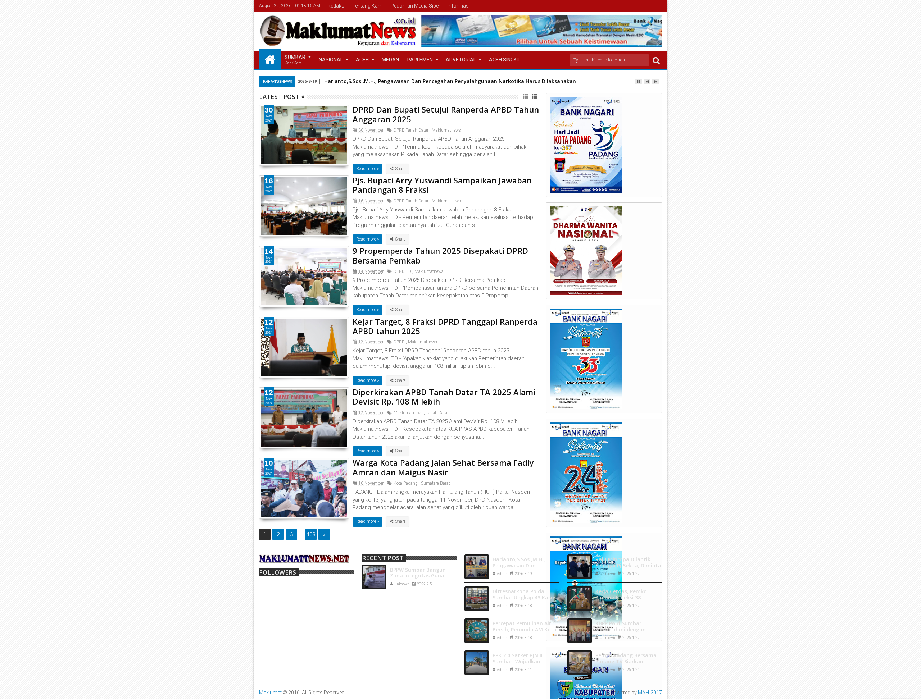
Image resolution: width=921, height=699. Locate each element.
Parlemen (420, 60)
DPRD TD (402, 271)
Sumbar (295, 59)
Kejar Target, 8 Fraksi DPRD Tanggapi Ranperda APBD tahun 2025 (445, 326)
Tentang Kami (368, 6)
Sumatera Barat (435, 483)
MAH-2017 (650, 692)
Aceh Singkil (504, 60)
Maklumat (270, 692)
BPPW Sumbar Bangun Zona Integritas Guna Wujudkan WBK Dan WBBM (423, 575)
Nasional (331, 60)
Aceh (362, 60)
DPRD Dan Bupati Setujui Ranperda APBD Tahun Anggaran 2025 (446, 114)
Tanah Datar (437, 412)
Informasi (459, 6)
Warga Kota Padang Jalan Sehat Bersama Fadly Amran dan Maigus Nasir (443, 467)
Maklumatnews (446, 130)
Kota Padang (406, 483)
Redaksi (336, 6)
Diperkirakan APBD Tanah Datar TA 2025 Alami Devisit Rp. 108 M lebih (444, 397)
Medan (390, 60)
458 (311, 534)
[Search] (656, 60)
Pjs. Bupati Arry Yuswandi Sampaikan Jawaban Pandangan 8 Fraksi (442, 185)
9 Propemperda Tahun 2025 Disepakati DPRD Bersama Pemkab (440, 255)
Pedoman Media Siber (415, 6)
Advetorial (461, 60)
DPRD (399, 341)
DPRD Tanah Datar (411, 130)
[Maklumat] (270, 59)
